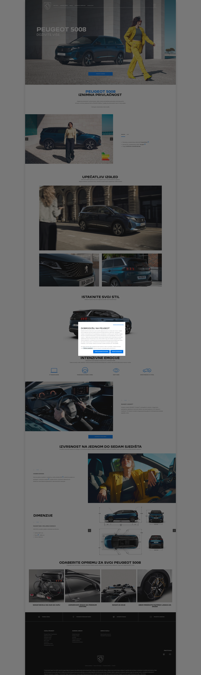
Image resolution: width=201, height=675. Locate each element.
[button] (118, 324)
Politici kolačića (88, 348)
